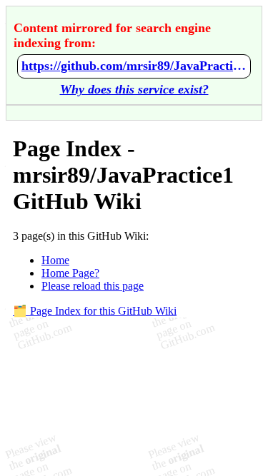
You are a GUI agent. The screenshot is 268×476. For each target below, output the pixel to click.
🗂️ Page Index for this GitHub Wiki (95, 311)
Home (55, 260)
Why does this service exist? (134, 89)
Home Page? (70, 273)
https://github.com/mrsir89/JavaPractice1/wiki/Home (134, 66)
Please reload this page (92, 286)
